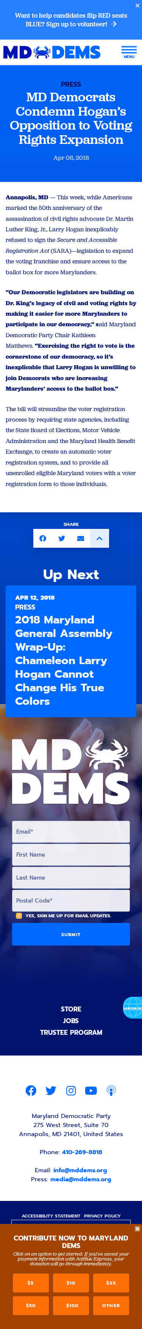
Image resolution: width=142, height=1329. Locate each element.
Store (71, 1009)
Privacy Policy (102, 1216)
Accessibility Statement (51, 1216)
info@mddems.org (80, 1170)
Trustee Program (71, 1032)
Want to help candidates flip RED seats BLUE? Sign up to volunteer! (71, 19)
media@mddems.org (80, 1179)
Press (71, 84)
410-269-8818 (82, 1152)
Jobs (71, 1021)
